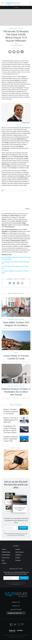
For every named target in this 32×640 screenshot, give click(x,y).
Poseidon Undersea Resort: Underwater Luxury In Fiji (10, 438)
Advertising (16, 609)
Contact (16, 606)
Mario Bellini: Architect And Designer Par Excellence (16, 324)
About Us (16, 602)
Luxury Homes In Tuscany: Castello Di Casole (16, 357)
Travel (4, 549)
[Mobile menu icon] (3, 3)
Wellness (18, 555)
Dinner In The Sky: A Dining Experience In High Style (10, 420)
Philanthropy (6, 552)
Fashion (18, 560)
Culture (4, 563)
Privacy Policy (15, 584)
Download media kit (15, 613)
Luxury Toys (5, 558)
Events (17, 558)
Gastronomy (19, 552)
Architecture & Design (16, 319)
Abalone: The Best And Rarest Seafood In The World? (10, 411)
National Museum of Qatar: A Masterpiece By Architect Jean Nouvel (16, 392)
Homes (16, 7)
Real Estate (19, 28)
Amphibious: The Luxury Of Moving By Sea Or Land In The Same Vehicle (9, 429)
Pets (3, 560)
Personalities (6, 555)
